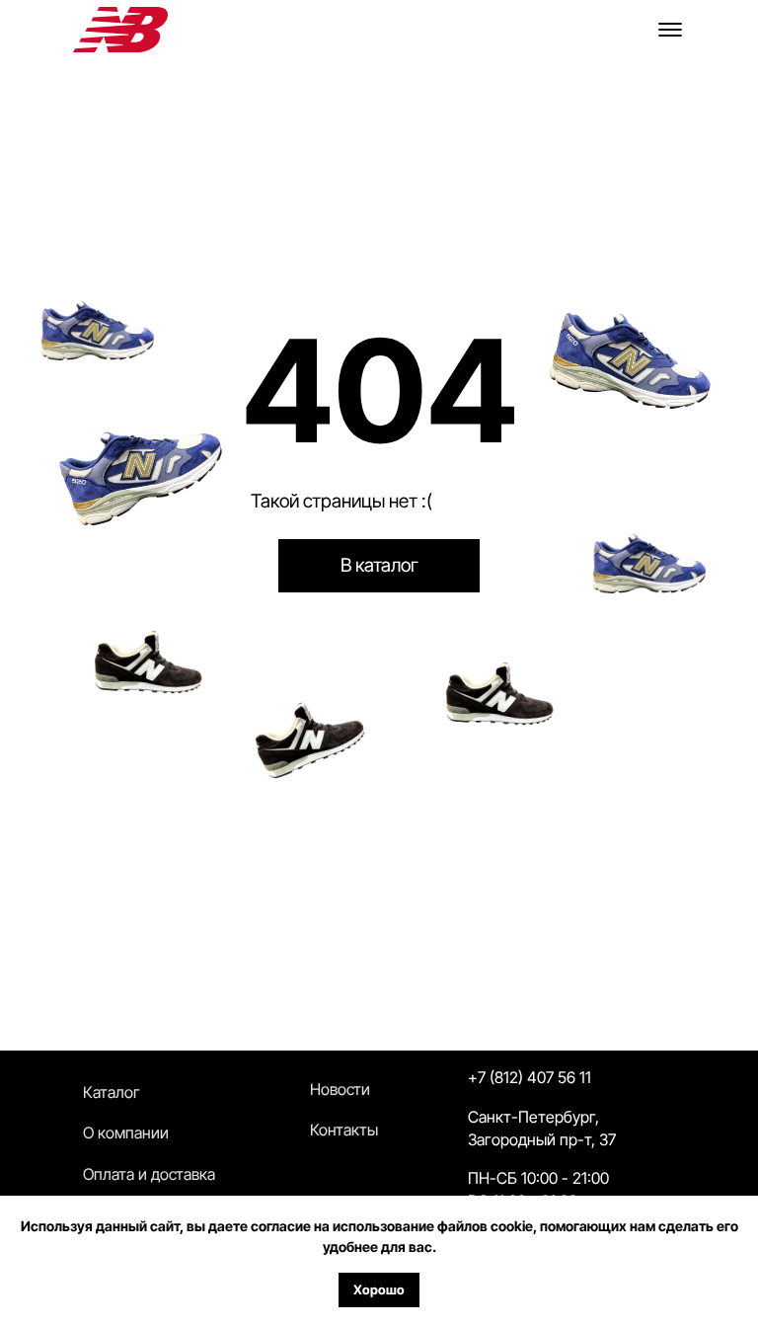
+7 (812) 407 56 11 (529, 1077)
